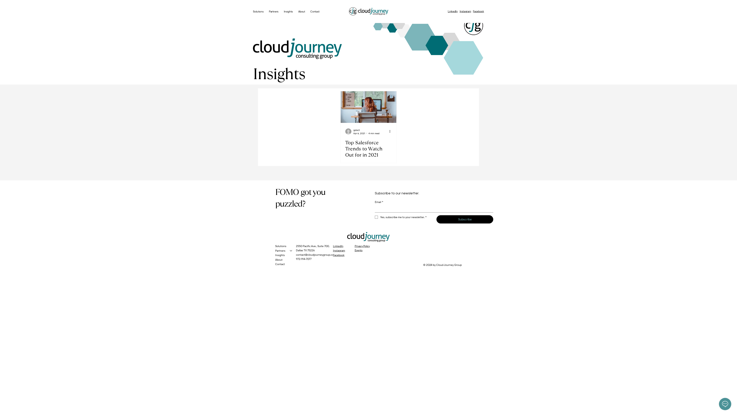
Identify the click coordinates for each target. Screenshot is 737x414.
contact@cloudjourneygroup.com (316, 254)
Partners (280, 250)
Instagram (465, 11)
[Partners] (291, 251)
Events (359, 250)
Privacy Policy (362, 246)
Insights (280, 255)
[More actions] (391, 131)
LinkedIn (453, 11)
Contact (280, 264)
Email (379, 202)
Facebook (478, 11)
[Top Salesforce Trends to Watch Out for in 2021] (368, 107)
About (279, 259)
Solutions (280, 246)
